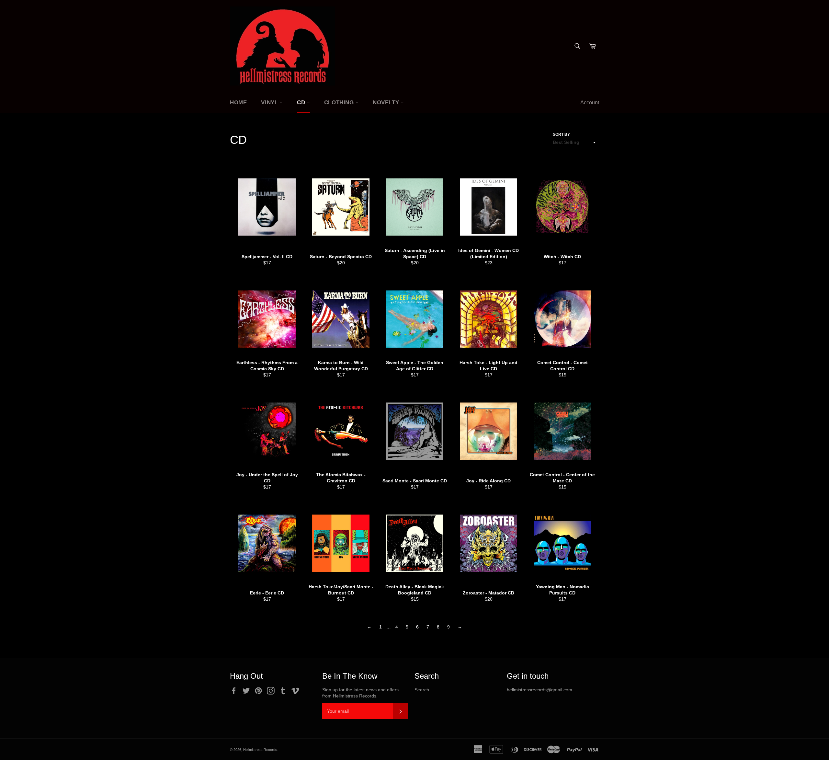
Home (238, 102)
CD (302, 102)
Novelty (387, 102)
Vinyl (270, 102)
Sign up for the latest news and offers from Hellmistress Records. (360, 692)
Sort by (561, 134)
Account (589, 102)
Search (421, 689)
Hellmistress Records (260, 750)
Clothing (340, 102)
